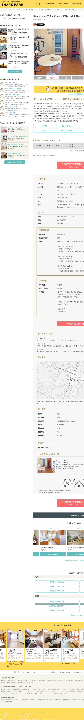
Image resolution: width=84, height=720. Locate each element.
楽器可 (20, 691)
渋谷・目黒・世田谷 (55, 680)
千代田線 (39, 699)
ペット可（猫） (36, 691)
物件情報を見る (53, 554)
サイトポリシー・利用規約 (48, 672)
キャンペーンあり (39, 693)
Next (53, 465)
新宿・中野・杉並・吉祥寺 (31, 680)
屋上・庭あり (51, 689)
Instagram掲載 (68, 691)
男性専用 (9, 689)
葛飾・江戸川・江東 (28, 682)
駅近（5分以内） (67, 126)
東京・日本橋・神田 (44, 680)
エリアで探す (50, 3)
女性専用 (44, 126)
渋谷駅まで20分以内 (57, 586)
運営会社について (19, 672)
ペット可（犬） (27, 691)
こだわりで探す (76, 3)
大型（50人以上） (77, 691)
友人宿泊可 (23, 689)
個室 (44, 130)
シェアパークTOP (15, 9)
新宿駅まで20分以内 (57, 582)
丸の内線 (21, 699)
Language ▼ (34, 4)
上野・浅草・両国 (18, 680)
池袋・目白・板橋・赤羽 (77, 680)
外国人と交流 (15, 689)
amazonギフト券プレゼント (51, 693)
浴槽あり (58, 689)
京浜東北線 (32, 699)
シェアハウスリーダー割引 (27, 693)
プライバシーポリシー (65, 672)
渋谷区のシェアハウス (52, 9)
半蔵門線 (56, 699)
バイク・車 (64, 689)
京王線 (7, 699)
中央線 (16, 699)
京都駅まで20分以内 (57, 610)
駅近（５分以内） (42, 689)
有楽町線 (11, 701)
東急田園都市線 (63, 699)
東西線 (12, 699)
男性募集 (9, 691)
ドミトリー (65, 693)
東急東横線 (45, 699)
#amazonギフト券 (68, 663)
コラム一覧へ (14, 71)
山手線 (2, 699)
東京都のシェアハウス (33, 9)
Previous (36, 51)
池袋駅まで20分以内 (57, 591)
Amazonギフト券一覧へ (14, 162)
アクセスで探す (63, 3)
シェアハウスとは (32, 672)
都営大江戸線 (71, 699)
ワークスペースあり (51, 691)
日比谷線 (78, 699)
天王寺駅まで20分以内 (56, 606)
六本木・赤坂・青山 (17, 682)
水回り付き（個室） (32, 689)
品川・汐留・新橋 (65, 680)
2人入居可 (14, 691)
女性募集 (3, 691)
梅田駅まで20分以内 (57, 602)
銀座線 (26, 699)
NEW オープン (60, 691)
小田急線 (6, 701)
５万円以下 (71, 689)
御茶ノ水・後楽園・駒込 (7, 680)
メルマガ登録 (78, 672)
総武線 (50, 699)
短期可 (43, 691)
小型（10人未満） (67, 130)
